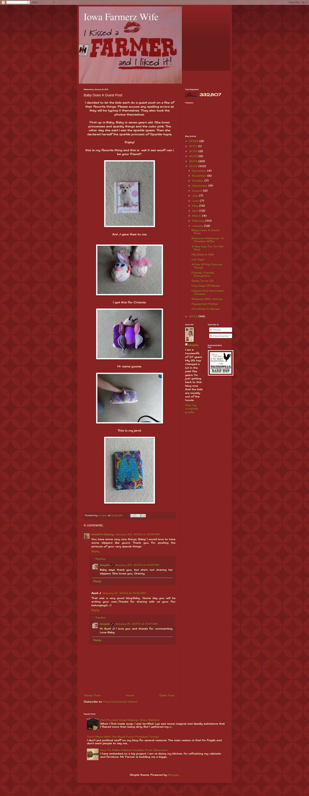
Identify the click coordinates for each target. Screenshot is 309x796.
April (195, 210)
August (197, 190)
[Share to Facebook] (141, 515)
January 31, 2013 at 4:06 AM (124, 593)
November (199, 175)
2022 (194, 141)
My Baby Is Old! (203, 254)
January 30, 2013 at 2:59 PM (137, 534)
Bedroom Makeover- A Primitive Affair (208, 240)
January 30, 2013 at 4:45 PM (137, 564)
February (198, 220)
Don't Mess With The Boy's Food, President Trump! (123, 736)
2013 (193, 166)
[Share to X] (138, 515)
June (196, 200)
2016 (193, 151)
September (200, 185)
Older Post (167, 695)
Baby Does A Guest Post (206, 232)
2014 (193, 161)
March (197, 215)
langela (105, 564)
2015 (193, 156)
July (195, 195)
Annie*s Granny (102, 534)
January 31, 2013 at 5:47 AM (136, 623)
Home (130, 695)
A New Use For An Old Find (207, 248)
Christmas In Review (206, 308)
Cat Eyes (198, 259)
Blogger (173, 774)
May (195, 205)
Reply (95, 551)
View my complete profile (191, 408)
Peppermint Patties (205, 303)
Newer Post (92, 695)
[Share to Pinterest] (144, 515)
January (198, 225)
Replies (100, 558)
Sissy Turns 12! (202, 280)
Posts (216, 329)
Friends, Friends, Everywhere (203, 274)
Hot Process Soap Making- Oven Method (129, 720)
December (199, 170)
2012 (193, 316)
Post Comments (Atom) (120, 701)
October (198, 180)
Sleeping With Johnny (207, 298)
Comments (220, 335)
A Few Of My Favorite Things (207, 266)
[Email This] (132, 515)
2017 (193, 146)
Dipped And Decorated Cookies (208, 292)
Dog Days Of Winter (206, 285)
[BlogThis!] (135, 515)
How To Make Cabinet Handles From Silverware (134, 750)
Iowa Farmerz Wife (121, 16)
